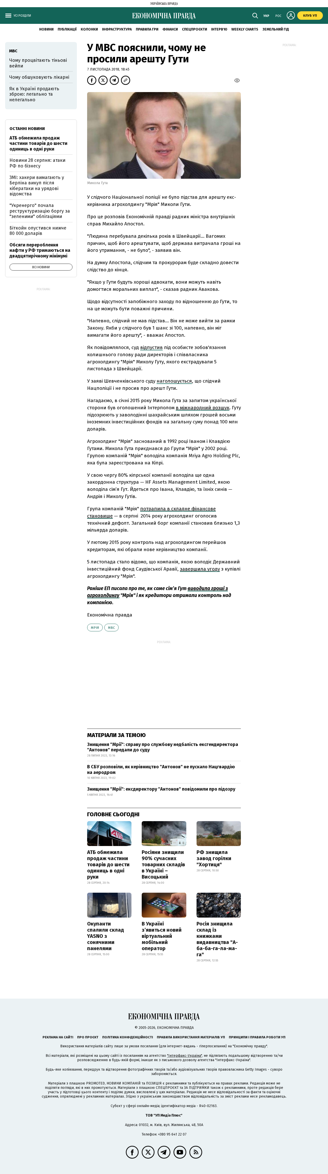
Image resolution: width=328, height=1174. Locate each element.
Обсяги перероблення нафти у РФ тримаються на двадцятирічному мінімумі (39, 250)
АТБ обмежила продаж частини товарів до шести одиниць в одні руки (108, 864)
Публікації (67, 29)
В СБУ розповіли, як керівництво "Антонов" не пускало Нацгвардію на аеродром (161, 769)
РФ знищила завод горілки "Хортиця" (214, 858)
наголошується (174, 381)
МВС (111, 628)
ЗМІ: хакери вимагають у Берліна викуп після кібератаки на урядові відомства (36, 186)
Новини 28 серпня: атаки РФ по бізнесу (37, 163)
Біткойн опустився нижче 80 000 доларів (37, 230)
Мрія (95, 628)
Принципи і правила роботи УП (257, 1037)
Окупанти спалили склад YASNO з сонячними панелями (105, 936)
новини (46, 29)
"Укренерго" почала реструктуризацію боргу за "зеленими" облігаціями (39, 211)
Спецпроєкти (194, 29)
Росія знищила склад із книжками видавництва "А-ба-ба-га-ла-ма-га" (217, 939)
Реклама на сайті (58, 1037)
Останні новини (27, 128)
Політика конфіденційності (127, 1037)
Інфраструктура (117, 29)
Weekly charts (244, 29)
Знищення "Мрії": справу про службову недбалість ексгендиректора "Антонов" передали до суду (162, 747)
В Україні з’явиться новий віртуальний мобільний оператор (162, 936)
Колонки (89, 29)
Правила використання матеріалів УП (191, 1037)
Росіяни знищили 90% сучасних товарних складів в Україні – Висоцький (163, 864)
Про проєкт (87, 1037)
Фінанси (170, 29)
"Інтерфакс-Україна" (184, 1055)
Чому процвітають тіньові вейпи (38, 63)
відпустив (151, 347)
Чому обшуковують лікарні (39, 77)
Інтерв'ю (219, 29)
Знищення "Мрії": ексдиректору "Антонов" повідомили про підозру (161, 789)
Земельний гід (275, 29)
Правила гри (147, 29)
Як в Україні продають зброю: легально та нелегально (34, 94)
